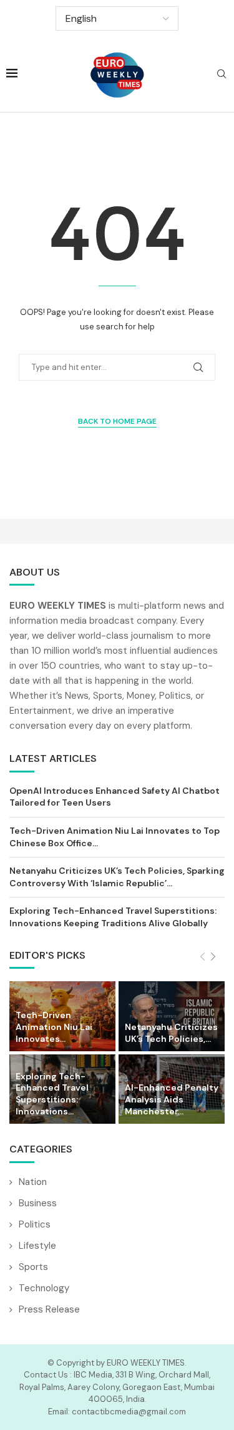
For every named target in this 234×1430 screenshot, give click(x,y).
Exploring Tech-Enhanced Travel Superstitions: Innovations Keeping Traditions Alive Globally (113, 917)
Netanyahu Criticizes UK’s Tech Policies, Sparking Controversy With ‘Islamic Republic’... (117, 877)
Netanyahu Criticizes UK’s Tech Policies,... (171, 1032)
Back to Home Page (117, 421)
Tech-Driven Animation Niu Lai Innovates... (54, 1026)
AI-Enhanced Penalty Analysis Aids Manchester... (171, 1099)
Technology (44, 1288)
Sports (33, 1267)
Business (38, 1203)
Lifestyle (37, 1245)
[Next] (213, 957)
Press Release (49, 1309)
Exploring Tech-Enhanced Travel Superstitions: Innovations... (52, 1094)
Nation (33, 1182)
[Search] (221, 75)
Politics (35, 1224)
